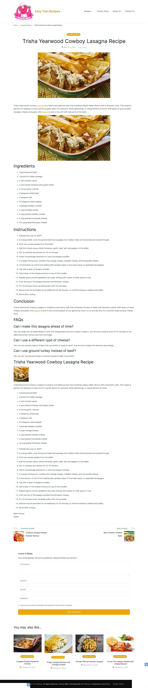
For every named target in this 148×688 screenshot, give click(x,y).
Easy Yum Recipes (47, 11)
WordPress (106, 684)
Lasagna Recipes (73, 34)
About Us (117, 11)
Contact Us (129, 11)
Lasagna (40, 106)
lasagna (45, 112)
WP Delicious (86, 684)
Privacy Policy (103, 11)
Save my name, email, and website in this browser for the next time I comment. (46, 605)
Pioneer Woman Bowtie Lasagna (89, 661)
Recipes (87, 11)
